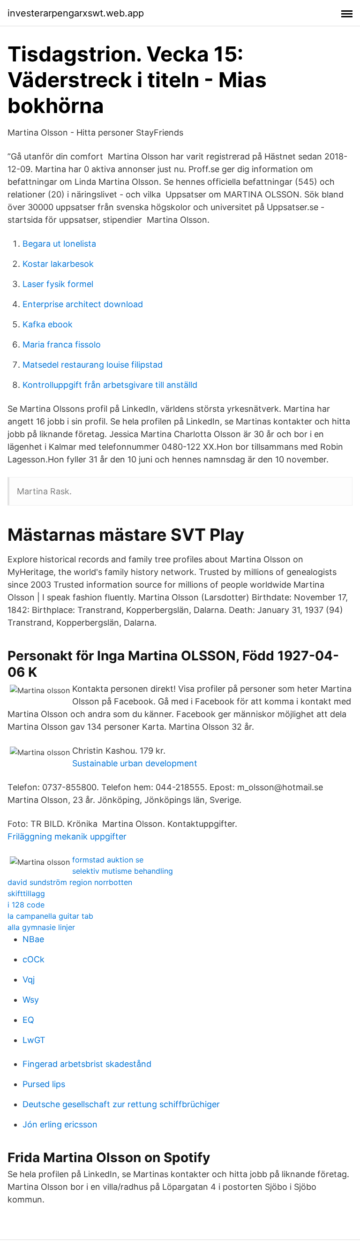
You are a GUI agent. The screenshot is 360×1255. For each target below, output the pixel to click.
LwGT (33, 1040)
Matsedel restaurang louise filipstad (92, 365)
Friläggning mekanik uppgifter (67, 836)
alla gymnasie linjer (41, 927)
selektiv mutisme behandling (122, 871)
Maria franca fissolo (61, 344)
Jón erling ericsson (60, 1124)
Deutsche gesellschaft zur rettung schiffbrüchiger (121, 1104)
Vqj (28, 979)
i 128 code (26, 904)
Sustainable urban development (134, 763)
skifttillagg (26, 893)
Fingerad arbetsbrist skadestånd (86, 1064)
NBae (33, 939)
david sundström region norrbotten (70, 882)
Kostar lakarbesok (58, 264)
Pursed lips (43, 1084)
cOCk (33, 959)
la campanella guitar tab (50, 916)
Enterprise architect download (82, 304)
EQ (28, 1020)
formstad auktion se (107, 859)
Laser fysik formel (57, 284)
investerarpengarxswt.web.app (76, 13)
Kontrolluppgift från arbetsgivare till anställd (109, 385)
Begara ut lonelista (59, 244)
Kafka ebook (47, 324)
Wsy (30, 1000)
